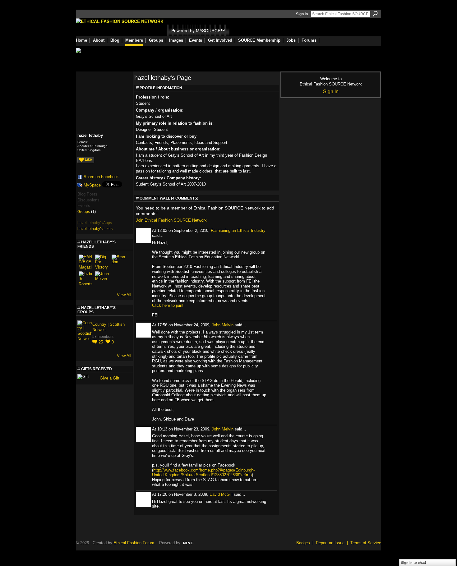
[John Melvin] (102, 278)
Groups (83, 211)
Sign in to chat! (413, 562)
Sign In (302, 14)
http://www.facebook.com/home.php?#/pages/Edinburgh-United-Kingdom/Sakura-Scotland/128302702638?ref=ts (203, 472)
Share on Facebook (101, 176)
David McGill (221, 494)
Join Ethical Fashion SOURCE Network (171, 220)
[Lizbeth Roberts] (86, 278)
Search (375, 13)
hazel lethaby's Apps (94, 223)
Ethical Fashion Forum (133, 543)
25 (101, 342)
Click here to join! (167, 305)
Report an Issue (330, 543)
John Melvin (222, 325)
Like (88, 159)
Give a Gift (109, 378)
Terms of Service (365, 543)
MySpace (92, 185)
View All (124, 294)
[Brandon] (119, 262)
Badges (303, 543)
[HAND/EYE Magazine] (86, 262)
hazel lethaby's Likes (95, 229)
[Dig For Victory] (102, 262)
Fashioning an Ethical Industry (238, 230)
